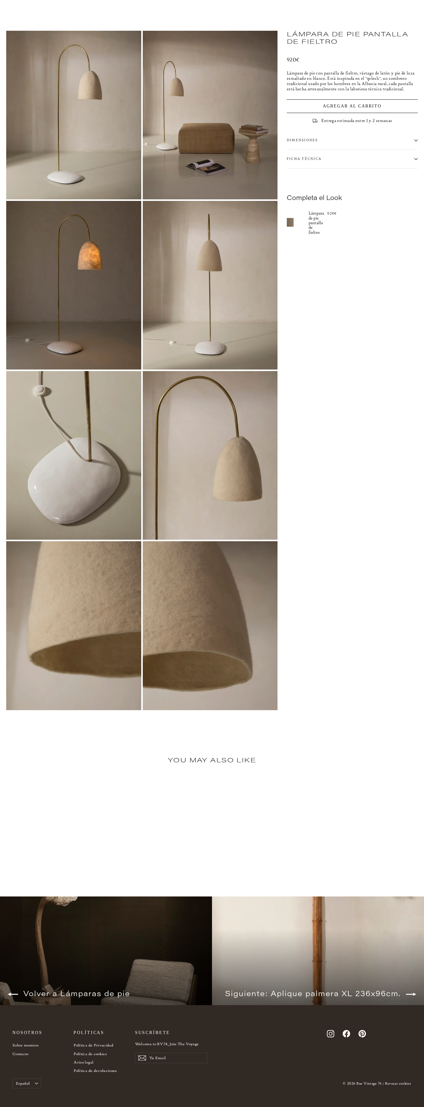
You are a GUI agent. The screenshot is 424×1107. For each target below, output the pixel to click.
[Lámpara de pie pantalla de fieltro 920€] (298, 222)
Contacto (20, 1053)
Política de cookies (90, 1053)
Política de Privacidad (93, 1045)
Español (23, 1083)
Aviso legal (83, 1062)
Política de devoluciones (95, 1070)
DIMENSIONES (302, 140)
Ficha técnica (304, 159)
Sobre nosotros (25, 1045)
